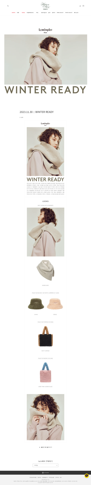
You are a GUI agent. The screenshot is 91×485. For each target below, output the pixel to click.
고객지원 (57, 477)
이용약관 (39, 477)
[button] (8, 5)
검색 (60, 477)
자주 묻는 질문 (51, 477)
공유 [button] (22, 117)
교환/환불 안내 (45, 477)
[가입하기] (56, 465)
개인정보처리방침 (33, 477)
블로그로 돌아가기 (46, 447)
